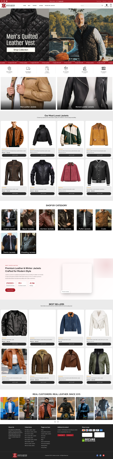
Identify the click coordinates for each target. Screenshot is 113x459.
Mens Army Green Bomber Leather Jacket (95, 378)
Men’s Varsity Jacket (29, 437)
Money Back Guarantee (46, 431)
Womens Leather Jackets (30, 443)
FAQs (42, 429)
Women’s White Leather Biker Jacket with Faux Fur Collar (97, 339)
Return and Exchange (45, 441)
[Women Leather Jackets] (84, 93)
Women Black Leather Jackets (31, 439)
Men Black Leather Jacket (30, 429)
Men (29, 5)
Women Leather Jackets (85, 107)
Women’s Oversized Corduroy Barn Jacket (66, 189)
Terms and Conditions (45, 443)
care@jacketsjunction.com (65, 431)
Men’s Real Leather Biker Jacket (8, 339)
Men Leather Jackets (28, 107)
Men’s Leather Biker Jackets (30, 435)
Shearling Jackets (50, 5)
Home (24, 5)
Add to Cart (15, 155)
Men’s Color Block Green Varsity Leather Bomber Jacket (69, 150)
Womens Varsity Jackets (29, 445)
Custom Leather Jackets (46, 433)
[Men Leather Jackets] (28, 93)
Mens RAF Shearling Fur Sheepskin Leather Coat (39, 378)
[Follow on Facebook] (1, 1)
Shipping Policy (44, 445)
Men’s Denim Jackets (29, 433)
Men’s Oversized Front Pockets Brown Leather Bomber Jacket (14, 150)
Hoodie (41, 5)
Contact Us (110, 1)
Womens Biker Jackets (29, 441)
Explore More (10, 290)
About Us (104, 1)
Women (34, 5)
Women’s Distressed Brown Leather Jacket (10, 189)
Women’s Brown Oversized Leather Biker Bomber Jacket (69, 378)
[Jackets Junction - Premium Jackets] (12, 5)
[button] (111, 5)
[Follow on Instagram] (4, 1)
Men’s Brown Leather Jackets (31, 431)
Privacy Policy (44, 447)
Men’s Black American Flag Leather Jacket (38, 189)
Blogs (42, 439)
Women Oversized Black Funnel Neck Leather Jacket (40, 150)
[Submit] (102, 5)
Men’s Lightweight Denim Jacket (64, 339)
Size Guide (43, 435)
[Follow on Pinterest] (6, 1)
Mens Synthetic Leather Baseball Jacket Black (95, 189)
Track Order (99, 1)
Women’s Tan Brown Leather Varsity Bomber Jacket (12, 378)
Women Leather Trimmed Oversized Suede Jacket (96, 150)
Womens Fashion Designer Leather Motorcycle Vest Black (41, 339)
